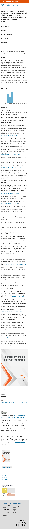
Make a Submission (7, 467)
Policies (14, 512)
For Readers (4, 475)
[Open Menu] (1, 1)
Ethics (19, 510)
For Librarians (5, 479)
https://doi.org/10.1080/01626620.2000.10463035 (12, 167)
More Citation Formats (6, 444)
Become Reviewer (14, 506)
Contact (8, 512)
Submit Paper (8, 510)
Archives (7, 4)
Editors (19, 506)
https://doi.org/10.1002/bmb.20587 (9, 135)
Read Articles (4, 506)
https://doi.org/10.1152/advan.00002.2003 (10, 154)
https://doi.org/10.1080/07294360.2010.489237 (14, 296)
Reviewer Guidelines (14, 510)
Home (2, 4)
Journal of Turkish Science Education (11, 1)
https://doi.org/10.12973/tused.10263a (10, 193)
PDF (4, 389)
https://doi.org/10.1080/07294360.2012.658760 (11, 311)
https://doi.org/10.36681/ (9, 48)
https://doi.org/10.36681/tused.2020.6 (9, 203)
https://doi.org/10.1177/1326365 (8, 337)
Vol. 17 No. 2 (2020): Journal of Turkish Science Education (12, 5)
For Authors (4, 477)
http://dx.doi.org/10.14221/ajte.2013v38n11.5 (11, 255)
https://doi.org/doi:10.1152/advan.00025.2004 (16, 264)
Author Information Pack (9, 507)
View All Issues (4, 510)
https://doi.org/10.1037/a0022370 (11, 213)
